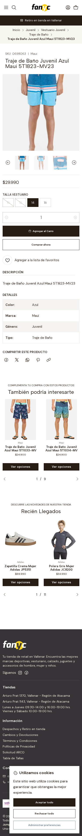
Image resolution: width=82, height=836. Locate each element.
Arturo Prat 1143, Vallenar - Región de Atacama (36, 701)
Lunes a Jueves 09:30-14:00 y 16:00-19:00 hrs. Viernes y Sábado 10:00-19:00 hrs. (37, 709)
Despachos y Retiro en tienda (24, 729)
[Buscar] (13, 8)
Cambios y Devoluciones (20, 735)
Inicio (16, 30)
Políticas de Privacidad (19, 746)
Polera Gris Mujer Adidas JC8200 (61, 568)
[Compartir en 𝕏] (17, 360)
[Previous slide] (6, 163)
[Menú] (6, 8)
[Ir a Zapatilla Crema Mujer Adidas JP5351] (20, 538)
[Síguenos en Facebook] (26, 673)
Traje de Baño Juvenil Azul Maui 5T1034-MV (61, 448)
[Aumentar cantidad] (75, 217)
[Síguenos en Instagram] (20, 673)
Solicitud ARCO (13, 752)
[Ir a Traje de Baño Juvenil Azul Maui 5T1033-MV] (20, 419)
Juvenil (30, 30)
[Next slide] (76, 163)
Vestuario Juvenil (53, 30)
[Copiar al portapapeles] (48, 360)
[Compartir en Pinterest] (38, 360)
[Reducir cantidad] (6, 217)
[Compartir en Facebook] (6, 360)
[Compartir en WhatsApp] (27, 360)
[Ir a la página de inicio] (41, 7)
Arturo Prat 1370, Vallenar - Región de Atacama (36, 696)
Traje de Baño (39, 34)
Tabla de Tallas (13, 758)
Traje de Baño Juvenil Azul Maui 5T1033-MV (21, 448)
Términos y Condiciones (20, 741)
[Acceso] (68, 8)
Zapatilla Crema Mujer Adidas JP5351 (20, 568)
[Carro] (75, 8)
